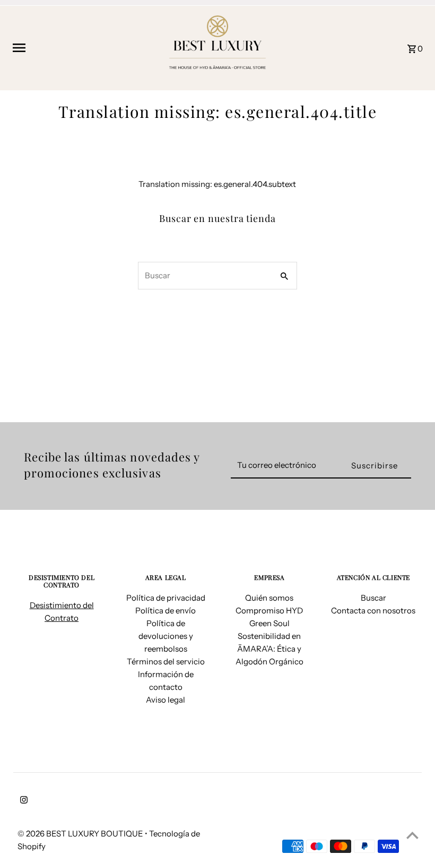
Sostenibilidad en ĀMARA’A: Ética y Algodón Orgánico (269, 649)
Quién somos (269, 598)
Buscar (373, 598)
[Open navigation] (84, 48)
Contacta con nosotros (373, 610)
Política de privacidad (165, 598)
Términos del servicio (166, 661)
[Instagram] (23, 800)
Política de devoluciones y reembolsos (165, 636)
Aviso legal (165, 700)
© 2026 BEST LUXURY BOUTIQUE (81, 833)
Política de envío (165, 610)
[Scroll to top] (412, 835)
